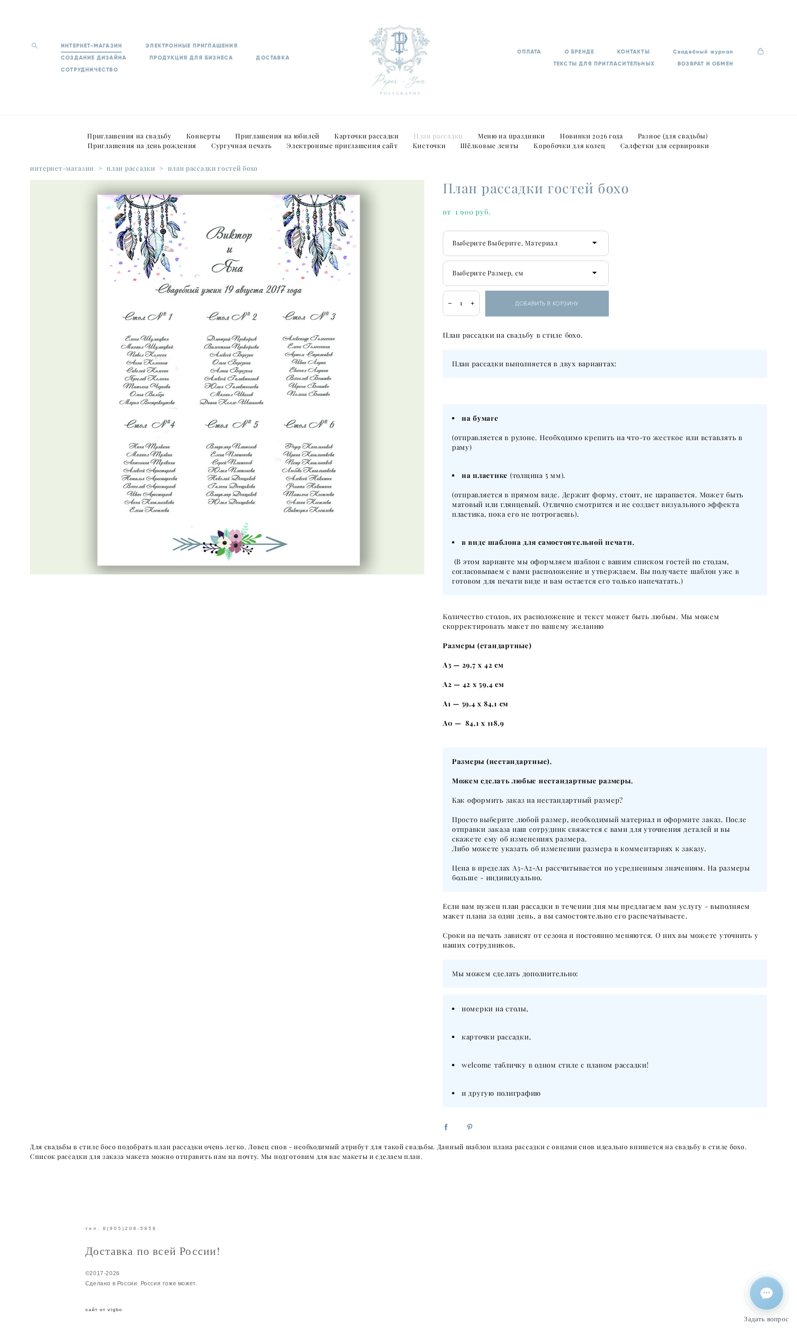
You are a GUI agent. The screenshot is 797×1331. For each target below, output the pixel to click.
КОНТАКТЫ (633, 51)
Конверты (203, 136)
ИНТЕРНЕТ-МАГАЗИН (91, 45)
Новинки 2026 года (591, 136)
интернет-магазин (62, 168)
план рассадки (131, 168)
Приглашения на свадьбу (129, 136)
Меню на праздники (511, 136)
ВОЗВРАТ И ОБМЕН (705, 63)
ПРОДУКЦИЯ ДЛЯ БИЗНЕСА (191, 57)
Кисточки (429, 146)
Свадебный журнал (703, 51)
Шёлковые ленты (489, 146)
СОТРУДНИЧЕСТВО (89, 69)
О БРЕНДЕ (580, 51)
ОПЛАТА (529, 51)
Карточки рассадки (366, 136)
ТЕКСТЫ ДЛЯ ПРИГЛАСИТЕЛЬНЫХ (603, 63)
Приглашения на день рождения (142, 146)
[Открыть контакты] (766, 1293)
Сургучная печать (241, 146)
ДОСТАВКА (273, 57)
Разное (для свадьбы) (673, 136)
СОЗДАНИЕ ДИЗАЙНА (93, 57)
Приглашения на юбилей (277, 136)
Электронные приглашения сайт (342, 146)
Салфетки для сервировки (664, 146)
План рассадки (438, 136)
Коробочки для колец (569, 146)
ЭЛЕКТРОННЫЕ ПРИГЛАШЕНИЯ (191, 45)
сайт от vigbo (103, 1309)
